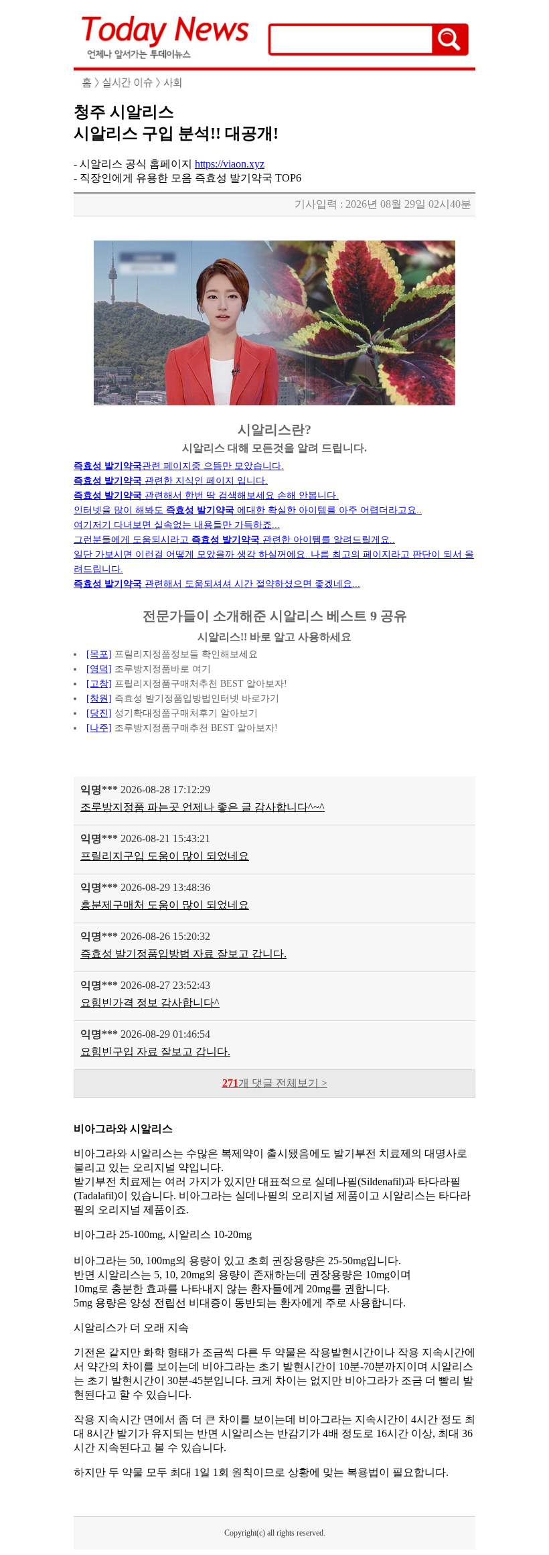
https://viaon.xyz (229, 164)
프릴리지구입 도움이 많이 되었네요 (164, 856)
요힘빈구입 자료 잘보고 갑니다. (155, 1051)
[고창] (99, 684)
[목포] (99, 654)
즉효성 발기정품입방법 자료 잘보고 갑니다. (183, 953)
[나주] (99, 728)
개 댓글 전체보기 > (274, 1083)
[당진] (99, 713)
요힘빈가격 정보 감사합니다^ (150, 1002)
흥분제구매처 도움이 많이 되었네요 (164, 904)
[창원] (99, 698)
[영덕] (99, 669)
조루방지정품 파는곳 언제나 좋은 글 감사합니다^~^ (202, 807)
